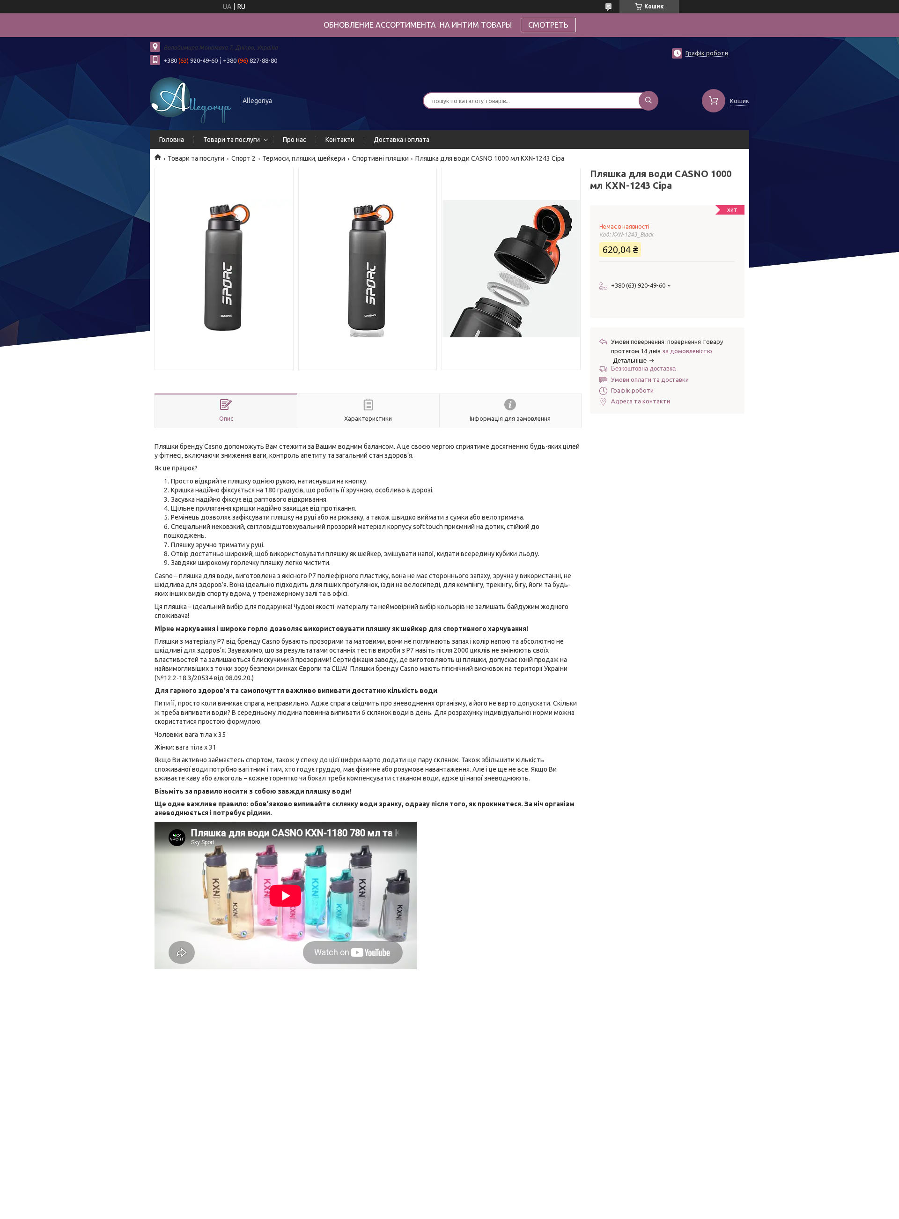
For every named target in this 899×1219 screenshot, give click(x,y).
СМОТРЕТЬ (548, 25)
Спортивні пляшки (380, 158)
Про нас (294, 139)
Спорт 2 (243, 158)
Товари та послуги (231, 139)
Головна (171, 139)
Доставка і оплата (401, 139)
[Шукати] (648, 101)
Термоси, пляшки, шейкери (303, 158)
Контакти (339, 139)
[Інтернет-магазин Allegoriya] (190, 99)
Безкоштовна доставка (643, 368)
